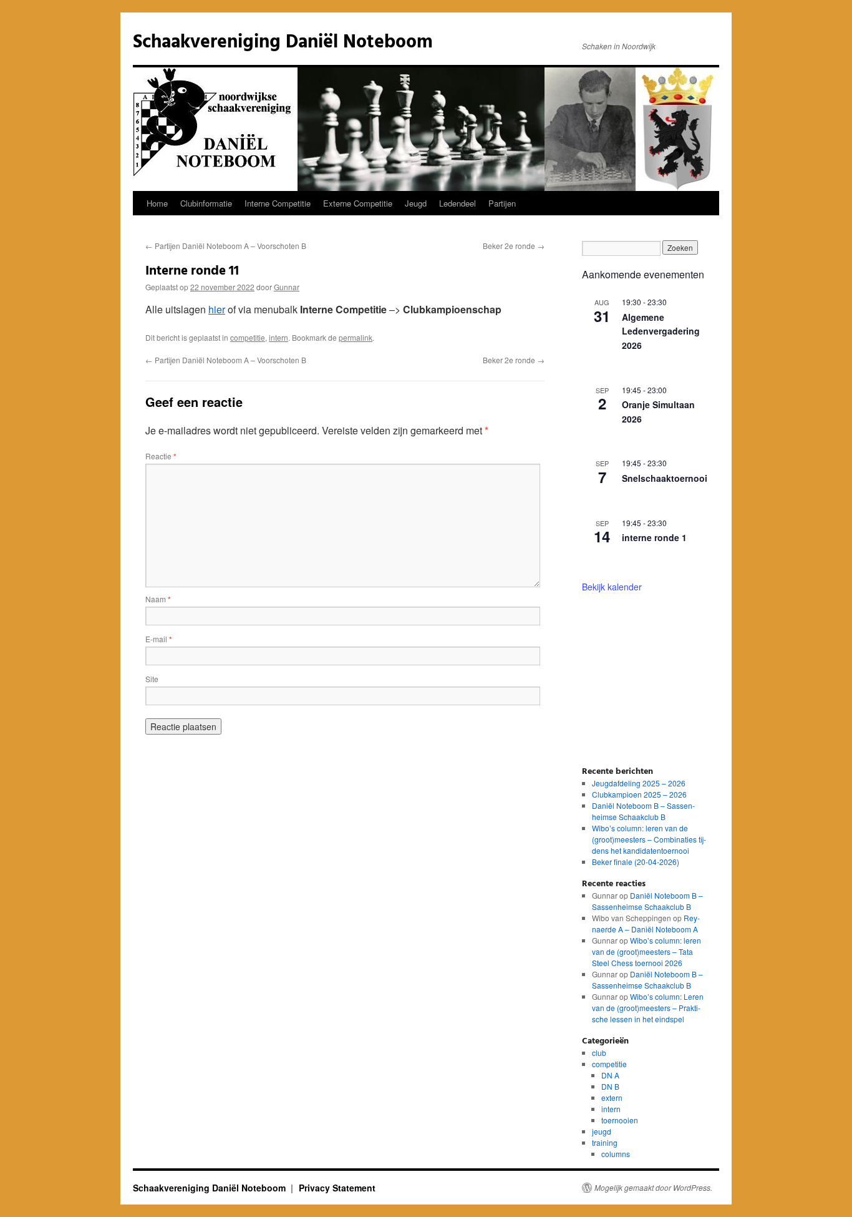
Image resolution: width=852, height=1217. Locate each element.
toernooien (619, 1120)
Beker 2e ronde (514, 245)
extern (611, 1097)
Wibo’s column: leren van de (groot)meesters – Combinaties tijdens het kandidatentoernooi (649, 839)
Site (151, 678)
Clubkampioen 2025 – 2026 (639, 794)
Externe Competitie (357, 203)
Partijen (502, 203)
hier (216, 309)
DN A (610, 1075)
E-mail (158, 638)
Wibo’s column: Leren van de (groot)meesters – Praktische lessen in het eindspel (648, 1007)
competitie (247, 337)
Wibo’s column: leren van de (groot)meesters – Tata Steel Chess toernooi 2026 (646, 951)
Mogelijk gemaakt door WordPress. (653, 1188)
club (599, 1052)
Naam (158, 599)
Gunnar (286, 286)
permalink (355, 337)
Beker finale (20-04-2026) (635, 861)
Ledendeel (457, 203)
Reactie (161, 456)
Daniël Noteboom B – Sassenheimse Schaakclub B (643, 811)
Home (157, 203)
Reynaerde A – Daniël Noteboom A (646, 923)
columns (615, 1153)
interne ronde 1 (654, 537)
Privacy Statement (337, 1187)
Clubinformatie (206, 203)
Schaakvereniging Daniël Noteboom (283, 42)
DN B (610, 1086)
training (604, 1142)
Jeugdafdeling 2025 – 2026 (638, 783)
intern (278, 337)
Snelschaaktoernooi (664, 478)
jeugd (601, 1131)
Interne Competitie (277, 203)
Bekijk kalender (612, 586)
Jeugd (416, 203)
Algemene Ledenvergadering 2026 (661, 331)
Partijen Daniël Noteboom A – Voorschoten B (225, 245)
